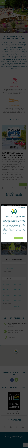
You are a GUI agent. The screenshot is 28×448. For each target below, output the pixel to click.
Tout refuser (21, 207)
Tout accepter (18, 238)
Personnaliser (8, 238)
